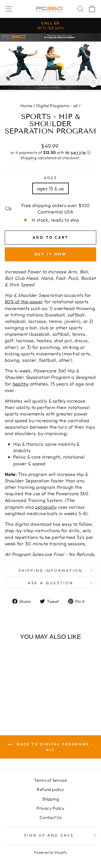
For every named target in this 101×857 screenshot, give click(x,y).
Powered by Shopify (50, 852)
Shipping (28, 157)
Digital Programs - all (57, 105)
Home (26, 105)
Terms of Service (50, 780)
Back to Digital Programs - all (54, 747)
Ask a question (50, 583)
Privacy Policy (50, 808)
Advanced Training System (33, 500)
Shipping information (51, 570)
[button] (50, 152)
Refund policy (50, 789)
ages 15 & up (50, 188)
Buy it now (51, 254)
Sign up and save (49, 835)
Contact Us (50, 817)
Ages (51, 177)
